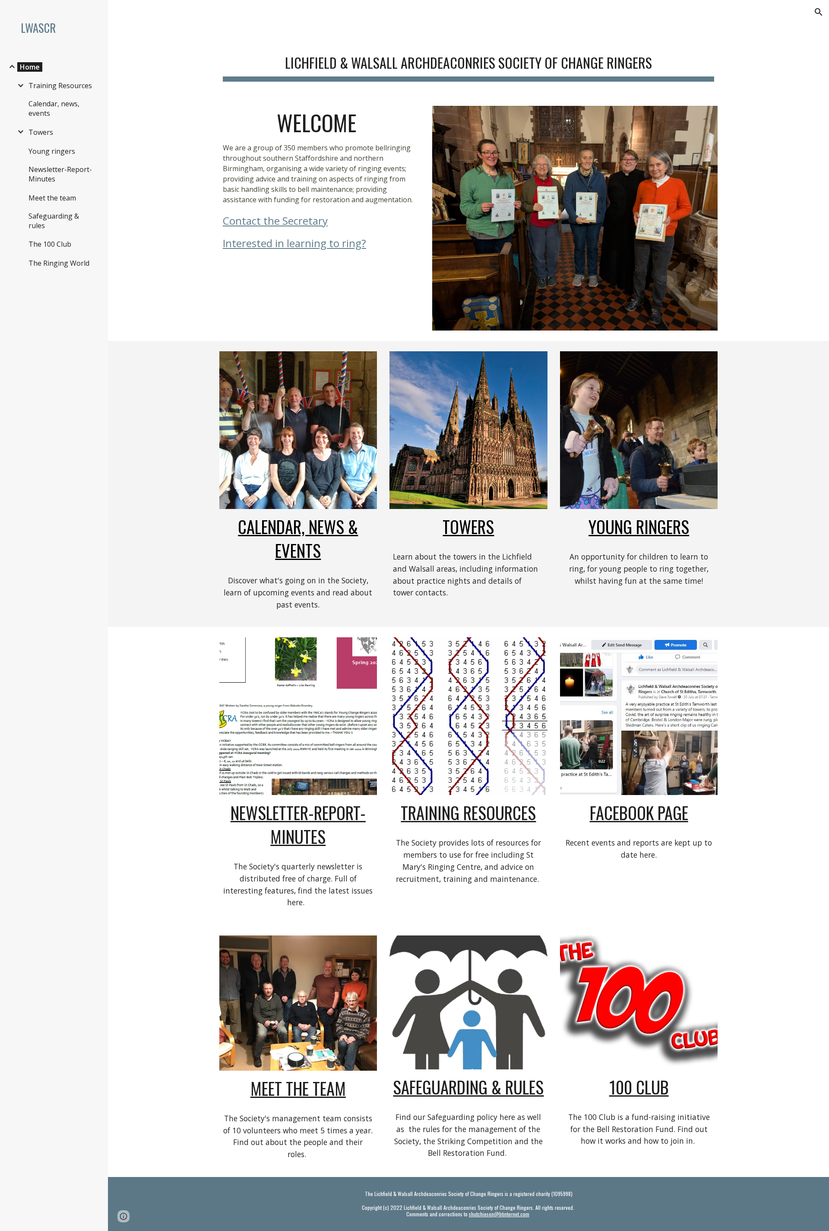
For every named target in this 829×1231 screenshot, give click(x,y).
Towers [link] (40, 132)
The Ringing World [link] (58, 263)
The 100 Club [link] (49, 244)
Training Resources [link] (60, 85)
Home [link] (30, 67)
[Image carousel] (575, 218)
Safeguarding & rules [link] (53, 220)
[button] (818, 12)
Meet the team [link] (52, 198)
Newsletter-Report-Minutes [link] (60, 174)
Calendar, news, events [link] (53, 108)
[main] (468, 60)
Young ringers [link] (51, 151)
